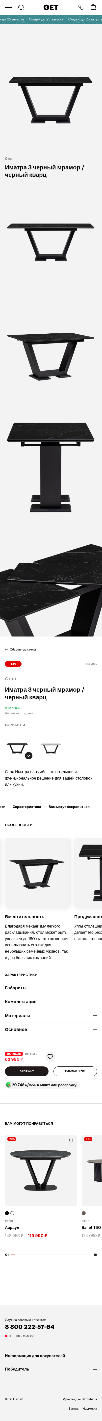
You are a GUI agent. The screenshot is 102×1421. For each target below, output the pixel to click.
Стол (9, 1221)
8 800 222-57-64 (81, 7)
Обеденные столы (23, 649)
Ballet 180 (91, 1228)
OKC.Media (89, 1399)
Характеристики (27, 806)
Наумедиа (90, 1408)
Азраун (12, 1228)
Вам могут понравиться (69, 806)
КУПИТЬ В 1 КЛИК (75, 1071)
